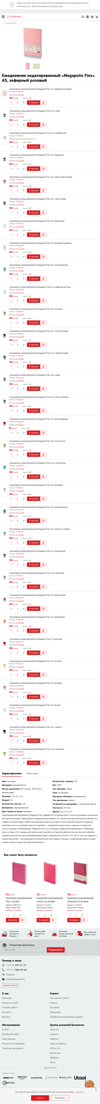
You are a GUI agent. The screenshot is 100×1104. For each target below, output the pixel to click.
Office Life (55, 1048)
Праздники (55, 1012)
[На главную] (14, 16)
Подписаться (56, 949)
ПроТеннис (55, 1053)
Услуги (5, 1029)
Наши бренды (8, 1039)
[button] (92, 17)
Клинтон (54, 1039)
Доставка (54, 1007)
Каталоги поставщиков (13, 1043)
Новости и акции (10, 1003)
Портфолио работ (10, 1034)
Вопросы (6, 1017)
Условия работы (10, 1007)
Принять (40, 1098)
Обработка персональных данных (66, 1017)
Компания (7, 998)
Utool (52, 1062)
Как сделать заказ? (59, 998)
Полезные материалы (12, 1048)
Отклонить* (60, 1098)
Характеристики (11, 773)
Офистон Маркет (58, 1043)
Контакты (6, 1012)
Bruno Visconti (66, 812)
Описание (32, 773)
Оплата (53, 1003)
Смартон (54, 1034)
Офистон (54, 1029)
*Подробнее (80, 1092)
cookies (71, 1092)
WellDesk (54, 1057)
